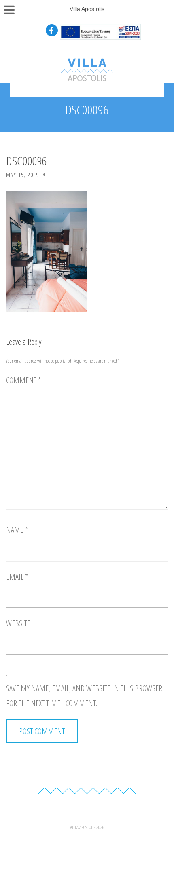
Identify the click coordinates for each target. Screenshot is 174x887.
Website (18, 623)
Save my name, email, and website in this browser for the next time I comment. (84, 696)
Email (17, 576)
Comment (23, 380)
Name (17, 529)
